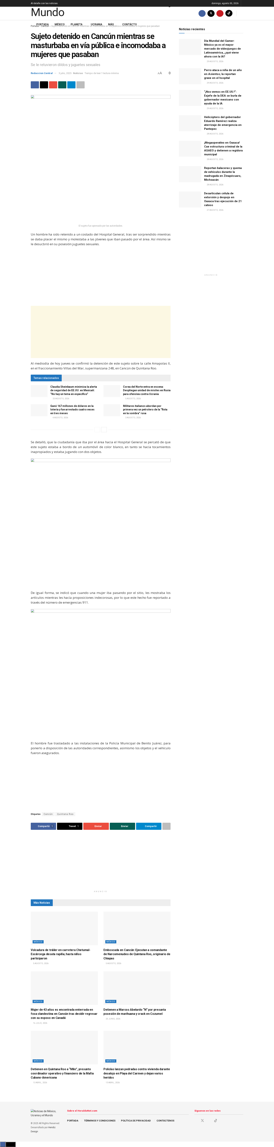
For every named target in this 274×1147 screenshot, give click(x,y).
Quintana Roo (65, 814)
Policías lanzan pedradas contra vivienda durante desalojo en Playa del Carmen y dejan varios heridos (136, 1073)
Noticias (78, 73)
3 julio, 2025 (65, 73)
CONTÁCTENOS (165, 1120)
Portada (42, 24)
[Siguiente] (104, 429)
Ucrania (96, 24)
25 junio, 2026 (112, 1019)
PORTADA (72, 1120)
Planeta (76, 24)
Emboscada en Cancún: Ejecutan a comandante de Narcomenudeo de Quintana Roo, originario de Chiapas (136, 954)
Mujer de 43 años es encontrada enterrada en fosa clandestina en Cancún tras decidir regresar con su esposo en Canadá (64, 1014)
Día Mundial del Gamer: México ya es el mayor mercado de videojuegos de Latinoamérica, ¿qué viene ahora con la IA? (222, 48)
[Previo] (97, 429)
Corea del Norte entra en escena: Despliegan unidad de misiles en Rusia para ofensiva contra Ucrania (147, 390)
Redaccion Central (42, 73)
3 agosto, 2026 (133, 417)
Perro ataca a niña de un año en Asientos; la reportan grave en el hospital (223, 74)
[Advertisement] (101, 277)
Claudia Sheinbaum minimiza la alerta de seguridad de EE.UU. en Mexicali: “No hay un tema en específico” (73, 390)
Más (111, 24)
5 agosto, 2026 (133, 398)
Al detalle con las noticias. (44, 3)
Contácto (129, 24)
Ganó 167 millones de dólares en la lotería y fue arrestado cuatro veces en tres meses (72, 409)
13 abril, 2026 (39, 1082)
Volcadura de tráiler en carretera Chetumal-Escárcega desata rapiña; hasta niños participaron (60, 954)
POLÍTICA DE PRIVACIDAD (136, 1120)
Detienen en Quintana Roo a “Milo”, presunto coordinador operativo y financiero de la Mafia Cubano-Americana (62, 1073)
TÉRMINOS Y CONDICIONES (99, 1120)
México (60, 24)
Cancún (48, 814)
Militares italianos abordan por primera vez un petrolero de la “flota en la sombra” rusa (145, 409)
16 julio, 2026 (39, 1023)
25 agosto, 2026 (60, 398)
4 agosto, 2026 (60, 417)
